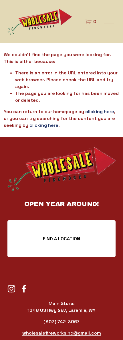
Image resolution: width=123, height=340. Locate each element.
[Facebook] (24, 289)
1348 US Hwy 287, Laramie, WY (61, 310)
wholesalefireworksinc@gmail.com (61, 333)
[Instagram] (11, 289)
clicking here (99, 112)
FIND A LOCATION (61, 239)
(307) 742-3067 (61, 322)
